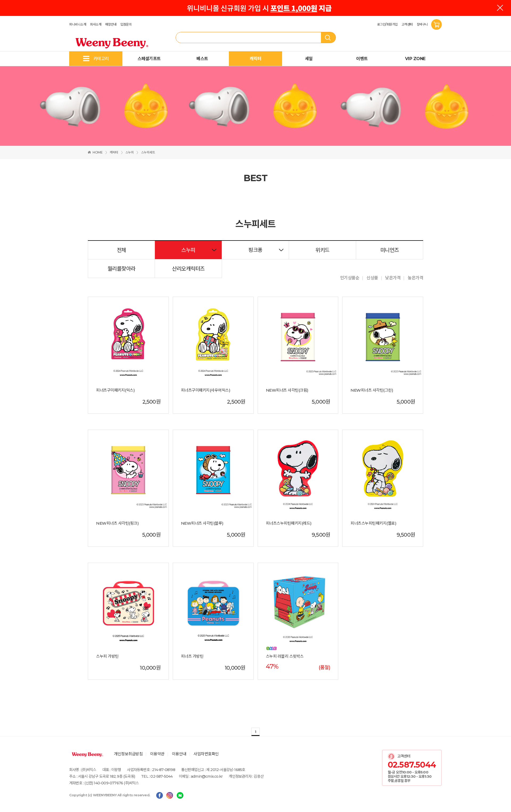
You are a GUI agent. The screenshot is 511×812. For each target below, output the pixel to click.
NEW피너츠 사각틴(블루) (202, 523)
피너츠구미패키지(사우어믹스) (205, 390)
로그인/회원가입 (387, 24)
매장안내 (110, 24)
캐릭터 (255, 58)
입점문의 (125, 24)
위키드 (322, 250)
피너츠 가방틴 (192, 656)
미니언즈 (389, 250)
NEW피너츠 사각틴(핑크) (117, 523)
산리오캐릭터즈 (188, 269)
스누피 (129, 152)
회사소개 (95, 24)
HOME (97, 152)
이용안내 (179, 753)
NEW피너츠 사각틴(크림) (287, 390)
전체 (121, 250)
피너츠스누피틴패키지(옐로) (373, 523)
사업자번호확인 (206, 753)
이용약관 (157, 753)
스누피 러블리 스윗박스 (285, 656)
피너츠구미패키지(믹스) (115, 390)
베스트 (202, 58)
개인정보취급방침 (128, 753)
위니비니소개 (77, 24)
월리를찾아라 (121, 269)
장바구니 (423, 24)
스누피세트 (148, 152)
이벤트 (362, 58)
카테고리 (101, 58)
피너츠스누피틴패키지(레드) (289, 523)
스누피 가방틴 (107, 656)
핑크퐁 (255, 250)
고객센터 (407, 24)
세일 (309, 58)
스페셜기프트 (149, 58)
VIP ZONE (415, 58)
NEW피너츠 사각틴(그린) (372, 390)
